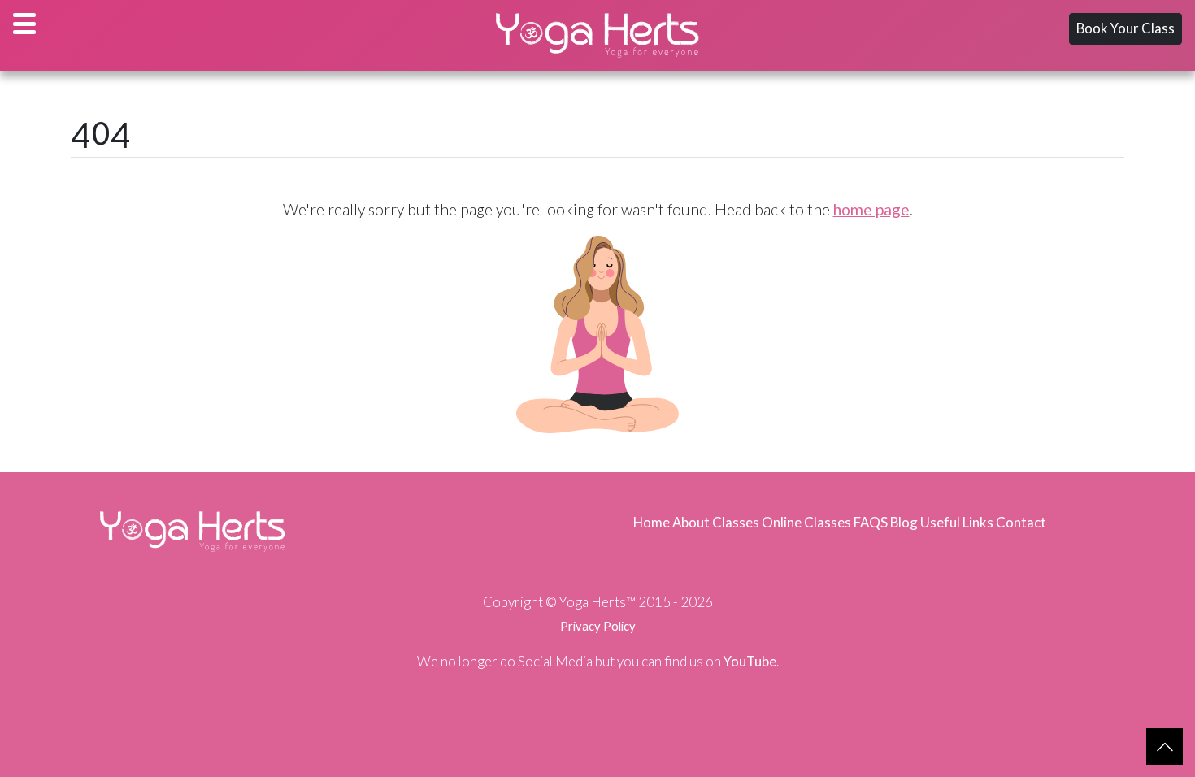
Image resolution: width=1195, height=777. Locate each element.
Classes (735, 522)
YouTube (750, 661)
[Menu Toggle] (24, 23)
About (691, 522)
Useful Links (956, 522)
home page (871, 209)
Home (651, 522)
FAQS (871, 522)
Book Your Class (1125, 28)
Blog (904, 522)
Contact (1021, 522)
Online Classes (806, 522)
